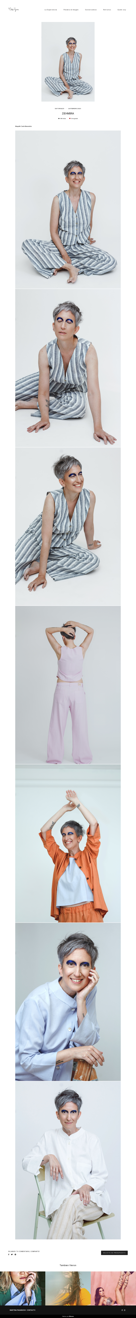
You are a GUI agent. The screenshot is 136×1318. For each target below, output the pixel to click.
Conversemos (91, 10)
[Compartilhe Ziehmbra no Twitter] (12, 1254)
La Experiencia (51, 10)
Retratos (107, 10)
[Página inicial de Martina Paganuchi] (13, 10)
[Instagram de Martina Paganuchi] (124, 1310)
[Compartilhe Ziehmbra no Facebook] (8, 1254)
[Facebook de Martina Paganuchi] (122, 1310)
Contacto (31, 1310)
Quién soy (122, 10)
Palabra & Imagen (71, 10)
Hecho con (68, 1316)
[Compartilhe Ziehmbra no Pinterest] (15, 1254)
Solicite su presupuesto (114, 1253)
